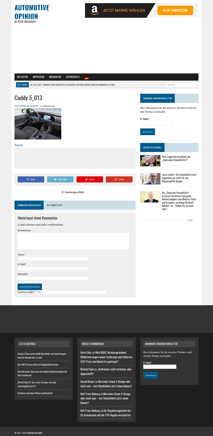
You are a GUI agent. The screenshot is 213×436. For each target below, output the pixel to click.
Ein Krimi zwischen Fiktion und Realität (35, 393)
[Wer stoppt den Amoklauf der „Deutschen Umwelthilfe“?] (150, 164)
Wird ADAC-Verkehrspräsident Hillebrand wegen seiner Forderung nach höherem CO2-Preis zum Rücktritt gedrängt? (106, 357)
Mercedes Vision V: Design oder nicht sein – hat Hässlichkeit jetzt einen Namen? (105, 398)
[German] (86, 77)
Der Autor (22, 77)
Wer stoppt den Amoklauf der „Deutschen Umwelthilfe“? (176, 158)
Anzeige (190, 220)
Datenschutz (73, 77)
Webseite (23, 274)
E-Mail (21, 264)
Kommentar (24, 230)
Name (21, 254)
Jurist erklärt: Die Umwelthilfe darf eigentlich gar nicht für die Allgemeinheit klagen (179, 178)
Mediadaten (55, 77)
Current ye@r (26, 292)
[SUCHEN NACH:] (181, 84)
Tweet (18, 145)
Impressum (38, 77)
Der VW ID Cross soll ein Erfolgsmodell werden (38, 364)
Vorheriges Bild (74, 192)
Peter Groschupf (29, 106)
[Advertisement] (106, 50)
